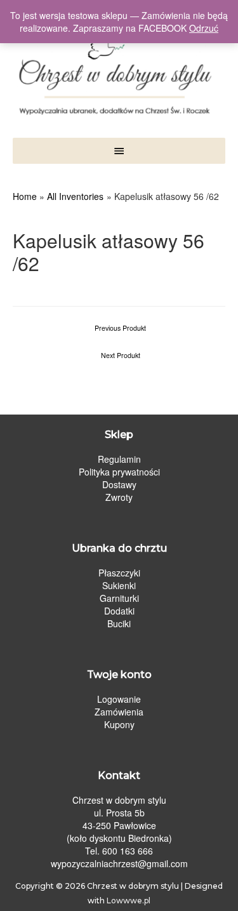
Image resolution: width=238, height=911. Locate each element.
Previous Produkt (120, 328)
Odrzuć (203, 28)
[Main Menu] (119, 151)
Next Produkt (120, 355)
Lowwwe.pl (128, 900)
